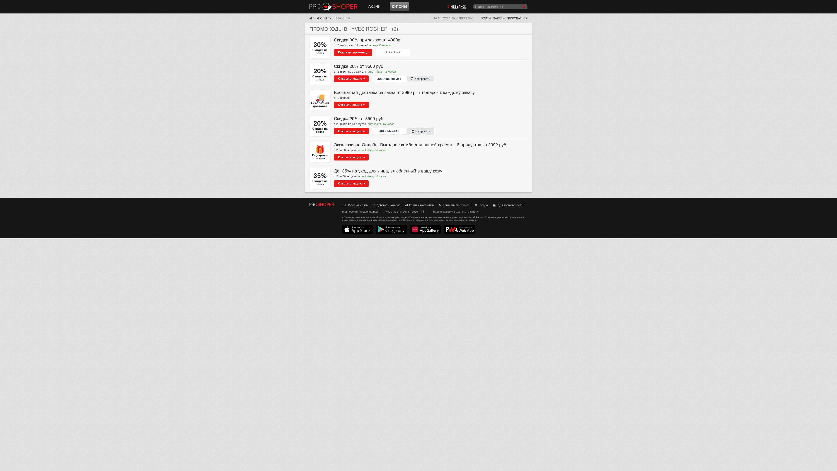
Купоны (399, 6)
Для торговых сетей (510, 205)
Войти (486, 18)
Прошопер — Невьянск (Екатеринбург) (333, 6)
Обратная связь (357, 205)
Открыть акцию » (351, 78)
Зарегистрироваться (510, 18)
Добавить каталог (388, 205)
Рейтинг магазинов (421, 205)
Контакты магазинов (456, 205)
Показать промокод (353, 52)
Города (483, 205)
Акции (374, 6)
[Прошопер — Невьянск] (311, 18)
